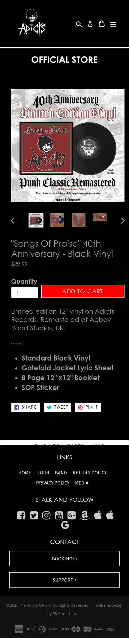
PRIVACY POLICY (52, 483)
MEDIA (81, 483)
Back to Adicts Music (69, 446)
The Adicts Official (35, 605)
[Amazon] (85, 515)
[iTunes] (98, 515)
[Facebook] (21, 515)
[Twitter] (34, 515)
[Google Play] (65, 525)
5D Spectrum (64, 613)
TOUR (43, 473)
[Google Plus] (71, 515)
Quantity (24, 281)
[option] (35, 220)
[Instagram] (46, 515)
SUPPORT (63, 580)
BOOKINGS (64, 559)
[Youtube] (59, 515)
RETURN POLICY (89, 473)
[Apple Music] (110, 515)
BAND (61, 473)
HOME (24, 473)
